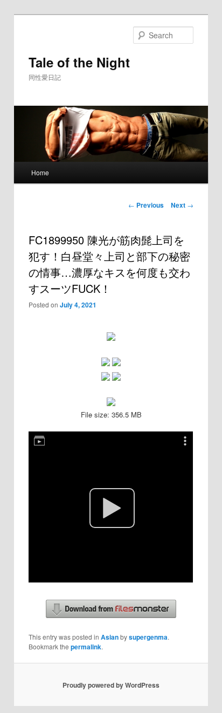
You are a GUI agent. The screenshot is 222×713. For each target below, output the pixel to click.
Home (40, 172)
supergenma (148, 637)
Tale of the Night (79, 62)
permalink (86, 647)
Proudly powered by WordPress (111, 685)
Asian (110, 637)
